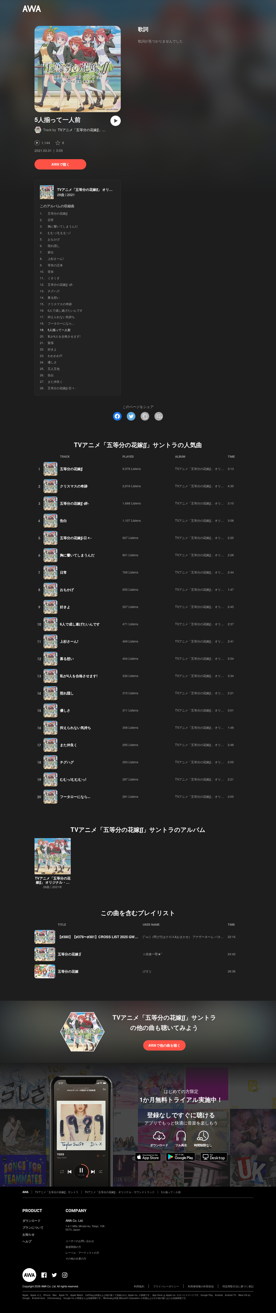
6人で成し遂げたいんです (65, 310)
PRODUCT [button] (32, 1210)
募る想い (54, 297)
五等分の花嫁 (68, 971)
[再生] (115, 121)
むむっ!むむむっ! (59, 233)
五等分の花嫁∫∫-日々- (62, 388)
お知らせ (28, 1234)
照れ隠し (54, 245)
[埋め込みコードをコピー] (158, 416)
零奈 (51, 271)
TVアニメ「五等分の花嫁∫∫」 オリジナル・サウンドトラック (104, 189)
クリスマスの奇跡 (60, 304)
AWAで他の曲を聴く (164, 1045)
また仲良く (55, 381)
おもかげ (54, 239)
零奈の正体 (55, 265)
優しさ (52, 362)
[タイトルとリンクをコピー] (145, 416)
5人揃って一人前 (171, 1192)
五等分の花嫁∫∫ (57, 213)
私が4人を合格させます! (64, 336)
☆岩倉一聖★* (152, 954)
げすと (147, 971)
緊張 (51, 343)
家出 (51, 252)
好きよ (52, 349)
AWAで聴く (60, 164)
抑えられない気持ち (61, 317)
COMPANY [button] (76, 1210)
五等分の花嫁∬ (70, 954)
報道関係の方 (73, 1247)
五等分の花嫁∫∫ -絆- (61, 284)
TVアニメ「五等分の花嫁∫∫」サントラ (87, 129)
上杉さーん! (56, 258)
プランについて (33, 1227)
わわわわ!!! (55, 355)
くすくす (54, 278)
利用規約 (139, 1286)
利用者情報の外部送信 (201, 1286)
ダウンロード (31, 1220)
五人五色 (54, 368)
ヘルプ (26, 1241)
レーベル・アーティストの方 (82, 1252)
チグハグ (54, 291)
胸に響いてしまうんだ (63, 226)
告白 (51, 375)
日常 (51, 220)
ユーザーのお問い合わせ (80, 1241)
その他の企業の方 (76, 1258)
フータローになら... (61, 323)
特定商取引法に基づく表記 (238, 1286)
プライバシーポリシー (166, 1286)
